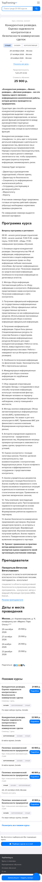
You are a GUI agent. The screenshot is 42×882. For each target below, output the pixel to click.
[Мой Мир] (22, 665)
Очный (7, 45)
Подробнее (35, 691)
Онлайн (17, 45)
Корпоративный (30, 45)
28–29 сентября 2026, (14, 790)
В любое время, (11, 741)
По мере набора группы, (15, 710)
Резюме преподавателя (12, 600)
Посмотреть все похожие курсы (15, 825)
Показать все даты (21, 64)
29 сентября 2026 (17, 51)
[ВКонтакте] (15, 665)
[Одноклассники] (19, 665)
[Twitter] (17, 665)
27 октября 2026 (17, 54)
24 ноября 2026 (17, 58)
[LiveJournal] (24, 665)
